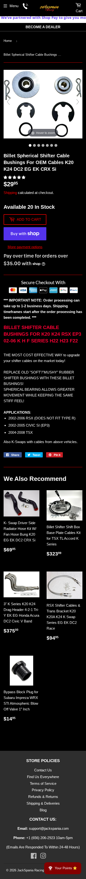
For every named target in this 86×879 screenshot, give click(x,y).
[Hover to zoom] (43, 104)
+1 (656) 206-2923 (40, 838)
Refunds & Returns (43, 797)
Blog (43, 810)
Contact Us (43, 770)
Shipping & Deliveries (43, 803)
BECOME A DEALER (43, 27)
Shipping (10, 193)
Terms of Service (43, 783)
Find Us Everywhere (43, 777)
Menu (14, 6)
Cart (79, 11)
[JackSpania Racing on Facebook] (34, 857)
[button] (15, 177)
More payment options (25, 247)
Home (8, 41)
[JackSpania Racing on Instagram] (43, 857)
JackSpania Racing (30, 870)
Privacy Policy (43, 790)
